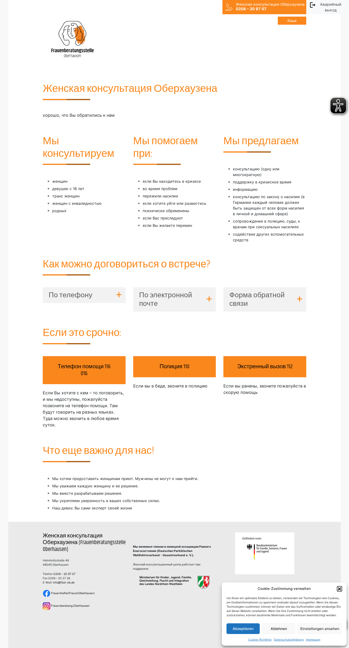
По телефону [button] (70, 295)
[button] (339, 588)
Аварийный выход (330, 7)
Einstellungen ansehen (319, 628)
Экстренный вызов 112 (265, 366)
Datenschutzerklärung (289, 639)
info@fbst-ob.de (64, 582)
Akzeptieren (243, 628)
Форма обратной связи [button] (257, 299)
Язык (292, 20)
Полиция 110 (174, 366)
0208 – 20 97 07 (64, 574)
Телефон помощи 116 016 (84, 370)
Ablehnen (279, 628)
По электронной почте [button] (165, 299)
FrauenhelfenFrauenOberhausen (72, 593)
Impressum (313, 639)
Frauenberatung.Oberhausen (70, 605)
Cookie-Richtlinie (260, 639)
